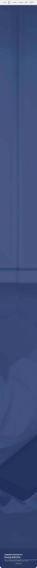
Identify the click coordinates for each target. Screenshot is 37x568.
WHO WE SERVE (9, 2)
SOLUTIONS (14, 2)
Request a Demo (18, 563)
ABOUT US (26, 2)
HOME (5, 2)
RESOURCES (21, 2)
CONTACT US (31, 2)
